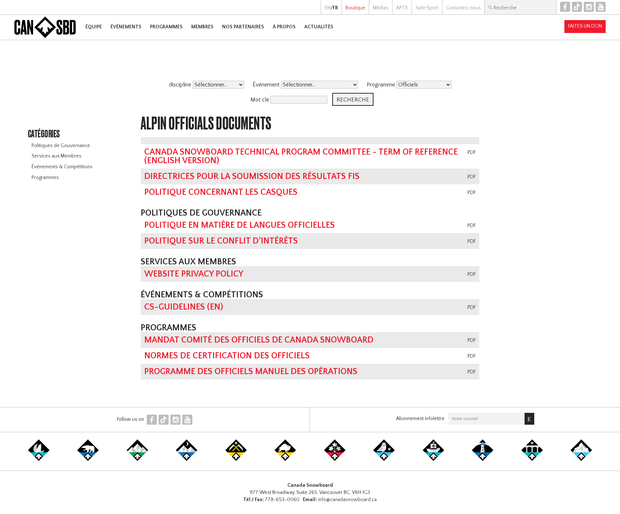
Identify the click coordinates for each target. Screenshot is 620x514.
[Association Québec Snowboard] (384, 459)
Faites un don (585, 26)
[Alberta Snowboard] (186, 459)
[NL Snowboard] (581, 459)
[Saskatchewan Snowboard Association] (236, 459)
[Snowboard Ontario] (335, 459)
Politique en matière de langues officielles (239, 225)
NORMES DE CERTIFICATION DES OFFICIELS (227, 355)
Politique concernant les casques (220, 192)
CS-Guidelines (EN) (183, 307)
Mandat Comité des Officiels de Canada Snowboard (259, 340)
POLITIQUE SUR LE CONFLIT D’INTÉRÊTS (221, 241)
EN (327, 8)
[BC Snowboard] (137, 459)
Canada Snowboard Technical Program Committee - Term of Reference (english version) (301, 156)
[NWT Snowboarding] (88, 459)
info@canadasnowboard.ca (347, 500)
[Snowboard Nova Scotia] (482, 459)
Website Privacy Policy (193, 274)
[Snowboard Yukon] (39, 459)
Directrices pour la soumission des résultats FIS (252, 176)
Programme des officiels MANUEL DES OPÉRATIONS (250, 371)
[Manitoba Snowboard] (285, 459)
